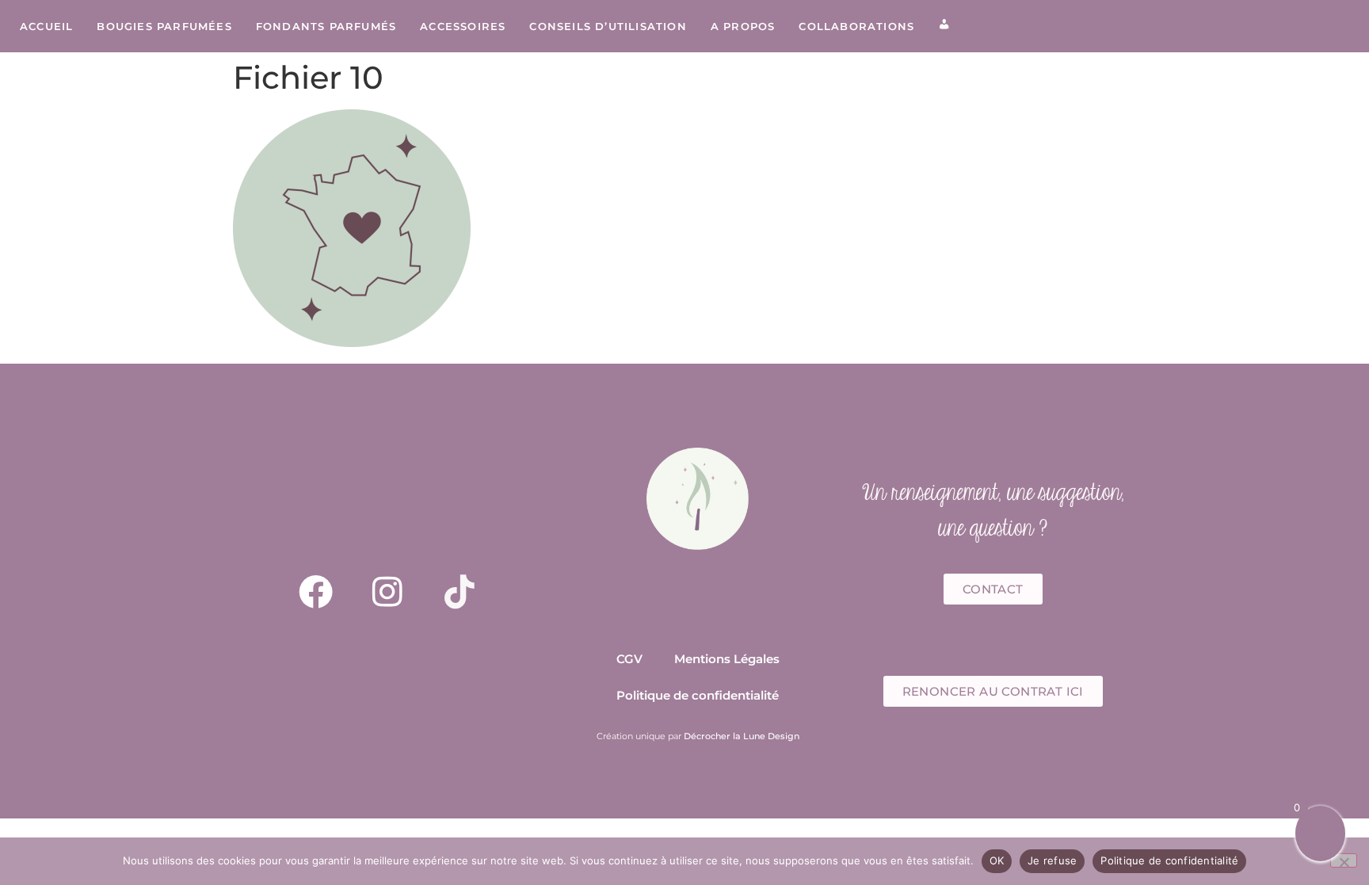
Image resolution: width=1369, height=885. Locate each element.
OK (997, 860)
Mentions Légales (727, 658)
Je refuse (1052, 860)
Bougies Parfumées (164, 26)
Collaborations (856, 26)
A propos (743, 26)
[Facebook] (315, 591)
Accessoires (462, 26)
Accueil (46, 26)
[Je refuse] (1343, 860)
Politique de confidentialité (697, 695)
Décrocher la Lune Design (741, 736)
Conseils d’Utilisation (607, 26)
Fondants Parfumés (326, 26)
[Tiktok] (459, 591)
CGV (629, 658)
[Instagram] (387, 591)
